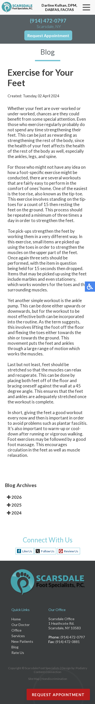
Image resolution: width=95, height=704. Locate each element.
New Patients (22, 641)
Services (18, 636)
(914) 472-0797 (48, 21)
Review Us (71, 551)
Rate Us (17, 652)
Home (16, 619)
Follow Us (47, 551)
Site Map (34, 679)
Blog (14, 647)
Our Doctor (20, 624)
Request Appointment (48, 35)
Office (16, 630)
